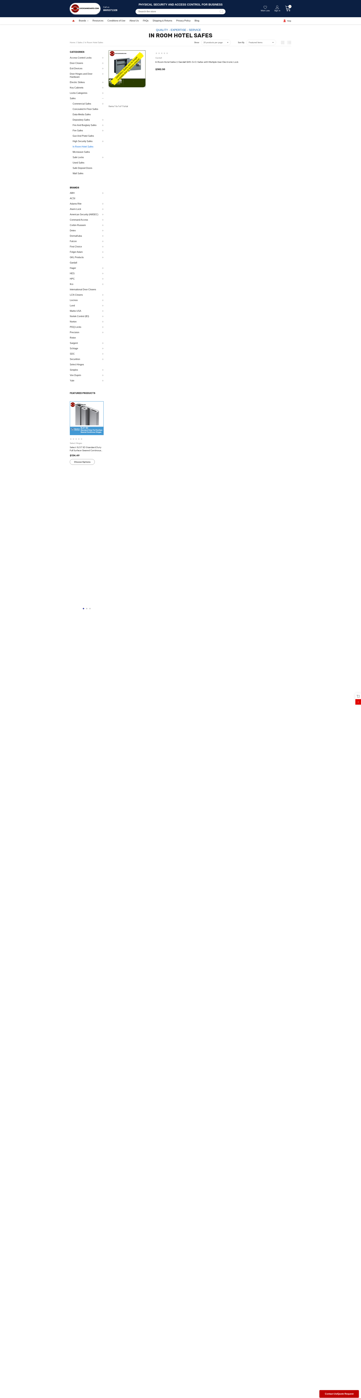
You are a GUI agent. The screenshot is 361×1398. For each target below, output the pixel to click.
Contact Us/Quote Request (339, 1394)
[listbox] (261, 42)
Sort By (241, 42)
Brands (82, 20)
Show (196, 42)
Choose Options (82, 462)
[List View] (289, 42)
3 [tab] (90, 608)
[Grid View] (282, 42)
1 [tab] (83, 608)
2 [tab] (86, 608)
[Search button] (221, 11)
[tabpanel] (86, 502)
